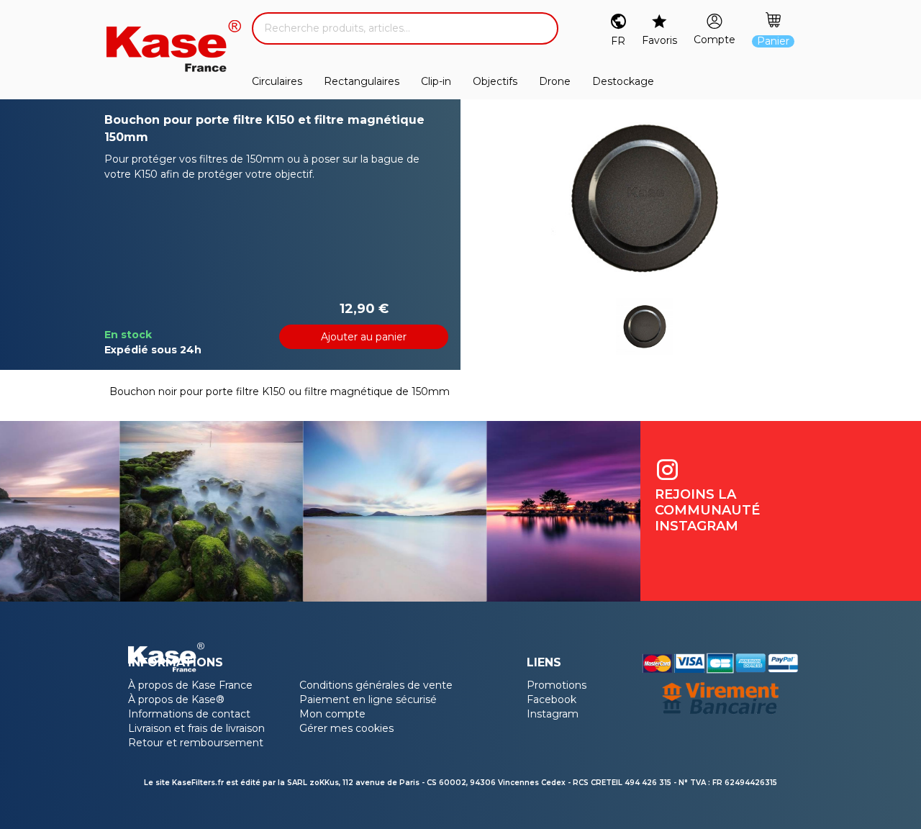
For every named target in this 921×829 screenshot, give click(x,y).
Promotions (556, 685)
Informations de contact (189, 713)
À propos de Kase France (190, 685)
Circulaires (277, 81)
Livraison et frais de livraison (196, 728)
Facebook (551, 699)
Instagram (553, 713)
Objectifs (495, 81)
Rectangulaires (361, 81)
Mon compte (332, 713)
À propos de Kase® (176, 699)
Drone (555, 81)
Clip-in (436, 81)
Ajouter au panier (364, 336)
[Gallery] (644, 198)
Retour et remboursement (195, 742)
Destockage (623, 81)
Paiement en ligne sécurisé (368, 699)
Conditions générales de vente (376, 685)
